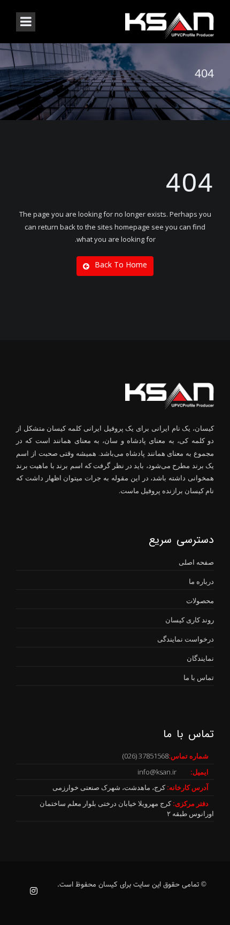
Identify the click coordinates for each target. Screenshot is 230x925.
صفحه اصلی (196, 562)
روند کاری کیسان (189, 619)
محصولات (200, 600)
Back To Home (121, 264)
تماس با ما (198, 677)
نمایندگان (200, 658)
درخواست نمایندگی (185, 639)
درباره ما (201, 581)
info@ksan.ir (157, 772)
